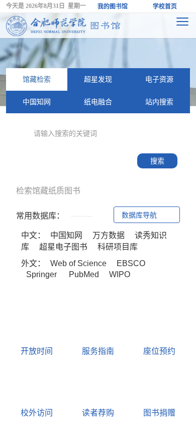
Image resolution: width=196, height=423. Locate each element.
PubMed (83, 274)
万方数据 (108, 235)
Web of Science (78, 263)
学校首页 (165, 6)
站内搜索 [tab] (159, 102)
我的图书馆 (112, 6)
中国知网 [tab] (37, 102)
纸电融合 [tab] (98, 102)
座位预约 (159, 351)
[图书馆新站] (63, 26)
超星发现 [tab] (98, 79)
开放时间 (37, 351)
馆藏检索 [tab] (37, 79)
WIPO (119, 274)
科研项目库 (117, 247)
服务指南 (98, 351)
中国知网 (66, 235)
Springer (41, 274)
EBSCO (131, 263)
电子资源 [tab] (159, 79)
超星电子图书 (63, 247)
